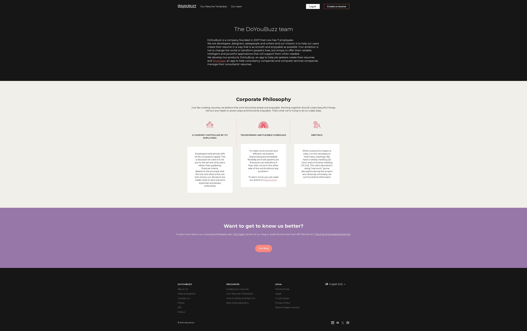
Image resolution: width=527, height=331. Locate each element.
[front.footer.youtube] (337, 323)
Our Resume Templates (239, 293)
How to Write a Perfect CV (240, 298)
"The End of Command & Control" (332, 234)
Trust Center (282, 298)
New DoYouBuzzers (237, 303)
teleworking (270, 180)
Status (181, 312)
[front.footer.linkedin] (332, 323)
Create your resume (237, 289)
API (180, 307)
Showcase (219, 60)
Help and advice (186, 293)
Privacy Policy (282, 303)
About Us (183, 289)
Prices (181, 303)
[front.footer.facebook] (347, 323)
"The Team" (238, 234)
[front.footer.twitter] (342, 323)
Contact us (184, 298)
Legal (278, 293)
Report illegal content (287, 307)
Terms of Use (282, 289)
